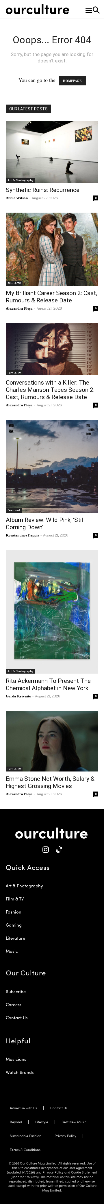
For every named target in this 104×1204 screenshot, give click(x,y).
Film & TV (14, 283)
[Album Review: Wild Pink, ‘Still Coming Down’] (52, 466)
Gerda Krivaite (18, 696)
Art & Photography (20, 180)
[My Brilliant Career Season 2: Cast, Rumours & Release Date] (52, 249)
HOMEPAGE (72, 80)
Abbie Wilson (17, 198)
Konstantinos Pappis (22, 535)
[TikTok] (58, 849)
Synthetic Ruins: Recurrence (42, 189)
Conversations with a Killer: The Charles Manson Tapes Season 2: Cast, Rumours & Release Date (50, 390)
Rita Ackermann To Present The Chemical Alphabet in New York (48, 684)
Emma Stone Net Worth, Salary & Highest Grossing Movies (50, 782)
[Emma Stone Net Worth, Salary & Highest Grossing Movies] (52, 741)
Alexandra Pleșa (19, 308)
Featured (14, 510)
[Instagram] (45, 849)
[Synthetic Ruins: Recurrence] (52, 152)
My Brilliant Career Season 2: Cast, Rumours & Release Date (51, 297)
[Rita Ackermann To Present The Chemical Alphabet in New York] (52, 612)
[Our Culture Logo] (37, 9)
